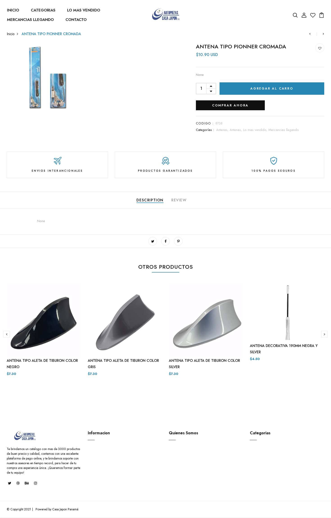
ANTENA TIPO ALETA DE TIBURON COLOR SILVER (204, 363)
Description (149, 200)
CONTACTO (76, 19)
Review (179, 200)
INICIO (13, 10)
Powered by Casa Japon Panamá (56, 509)
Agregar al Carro (271, 88)
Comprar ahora (230, 105)
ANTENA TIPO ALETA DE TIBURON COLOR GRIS (123, 363)
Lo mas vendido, (255, 129)
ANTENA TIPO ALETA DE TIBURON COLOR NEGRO (42, 363)
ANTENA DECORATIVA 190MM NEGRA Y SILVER (284, 349)
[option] (43, 338)
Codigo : (204, 123)
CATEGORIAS (43, 10)
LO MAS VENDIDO (83, 10)
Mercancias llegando (283, 129)
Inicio (11, 33)
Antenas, (223, 129)
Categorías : (205, 129)
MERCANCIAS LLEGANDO (30, 19)
